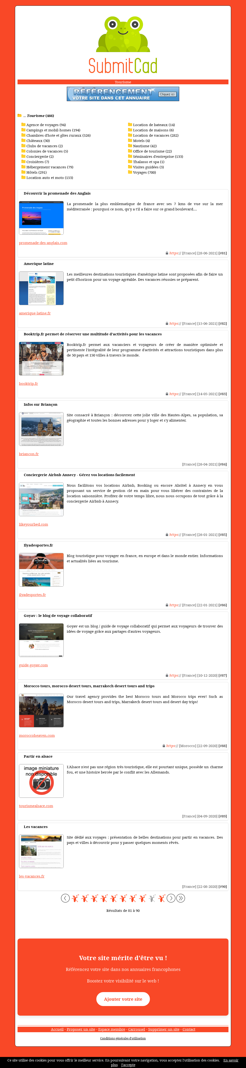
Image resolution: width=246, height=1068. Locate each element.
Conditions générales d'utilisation (123, 1038)
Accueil (57, 1029)
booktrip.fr (28, 383)
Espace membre (111, 1029)
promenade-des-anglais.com (43, 242)
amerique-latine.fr (35, 313)
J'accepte (128, 1064)
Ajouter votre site (123, 999)
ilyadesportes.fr (32, 594)
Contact (189, 1029)
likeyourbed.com (33, 524)
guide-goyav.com (33, 665)
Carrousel (136, 1029)
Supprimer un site (163, 1029)
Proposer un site (81, 1029)
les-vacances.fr (31, 876)
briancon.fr (29, 453)
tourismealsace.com (36, 805)
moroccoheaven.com (37, 735)
